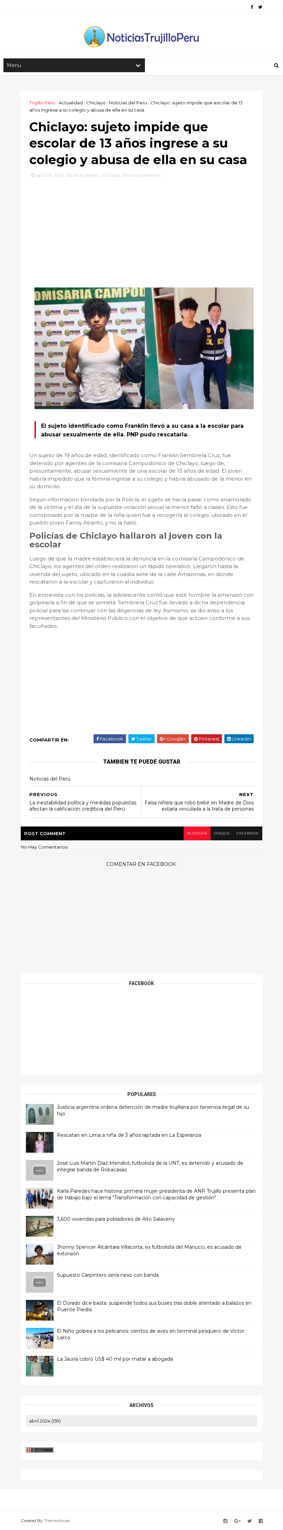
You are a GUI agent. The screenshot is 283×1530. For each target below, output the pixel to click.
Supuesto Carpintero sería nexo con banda (108, 1275)
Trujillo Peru (42, 102)
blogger (197, 833)
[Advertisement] (141, 229)
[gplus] (237, 1521)
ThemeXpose (56, 1520)
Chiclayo (96, 102)
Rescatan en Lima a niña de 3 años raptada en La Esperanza (129, 1135)
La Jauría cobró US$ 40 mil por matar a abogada (115, 1359)
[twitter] (260, 7)
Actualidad (71, 102)
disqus (222, 833)
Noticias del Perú (128, 102)
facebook (247, 833)
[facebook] (252, 7)
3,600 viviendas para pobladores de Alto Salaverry (116, 1219)
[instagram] (225, 1521)
